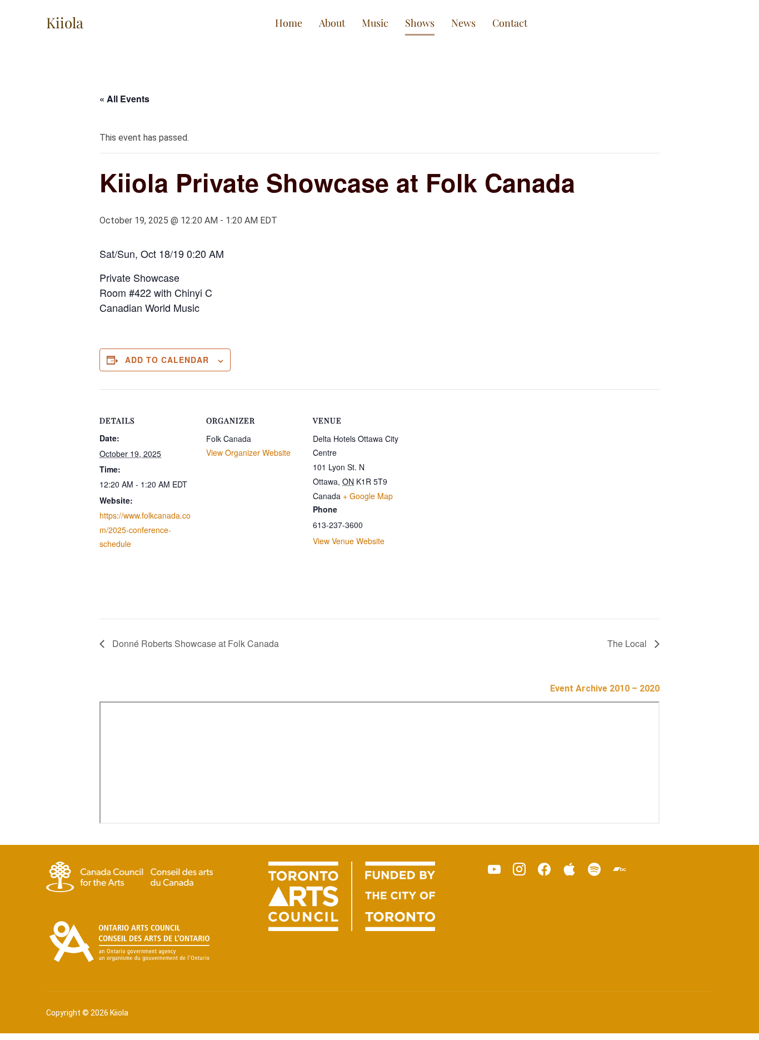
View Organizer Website (248, 452)
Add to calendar (167, 359)
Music (375, 22)
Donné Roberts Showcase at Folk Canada (194, 643)
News (463, 22)
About (332, 22)
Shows (420, 22)
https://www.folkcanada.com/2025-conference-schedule (145, 529)
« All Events (124, 98)
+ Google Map (368, 495)
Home (288, 22)
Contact (509, 22)
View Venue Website (349, 540)
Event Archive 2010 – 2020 (605, 688)
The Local (628, 643)
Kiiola (64, 22)
